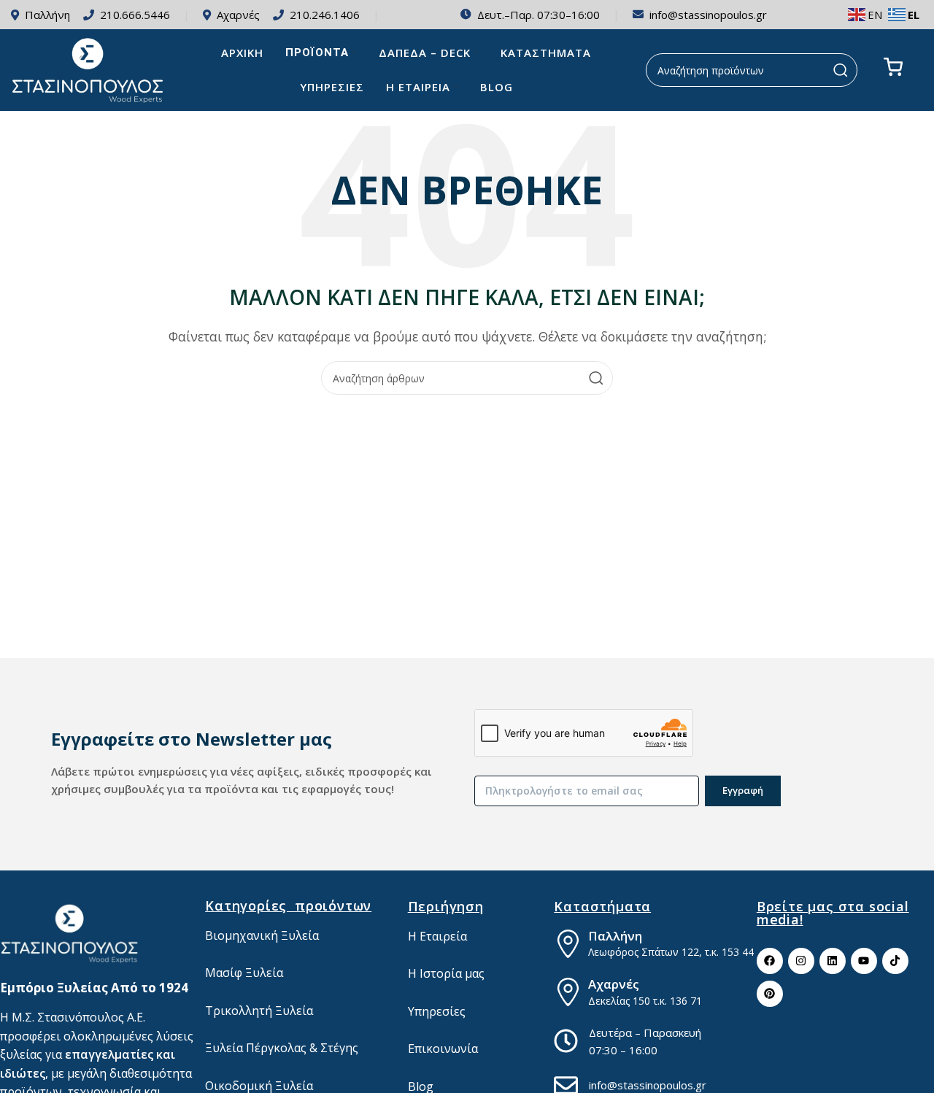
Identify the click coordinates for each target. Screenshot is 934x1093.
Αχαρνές (238, 14)
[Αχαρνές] (568, 992)
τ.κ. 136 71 (676, 1001)
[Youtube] (864, 961)
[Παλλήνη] (568, 944)
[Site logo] (88, 69)
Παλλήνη (47, 14)
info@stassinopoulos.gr (708, 14)
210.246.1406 (325, 14)
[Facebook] (770, 961)
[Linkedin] (832, 961)
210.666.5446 (135, 14)
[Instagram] (801, 961)
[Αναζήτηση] (840, 70)
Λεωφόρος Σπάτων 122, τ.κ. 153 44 (671, 952)
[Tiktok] (895, 961)
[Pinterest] (770, 994)
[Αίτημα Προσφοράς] (893, 67)
